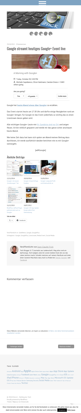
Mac (43, 377)
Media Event (41, 235)
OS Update (68, 377)
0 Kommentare (21, 44)
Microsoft (59, 377)
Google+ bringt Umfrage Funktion (31, 182)
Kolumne (31, 378)
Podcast (19, 381)
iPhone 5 (21, 378)
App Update (69, 371)
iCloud (61, 375)
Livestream (32, 235)
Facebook (46, 34)
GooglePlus (36, 233)
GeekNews (22, 233)
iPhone (15, 377)
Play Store (13, 380)
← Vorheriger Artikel (15, 346)
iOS (65, 374)
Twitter (50, 34)
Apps (51, 371)
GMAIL (39, 375)
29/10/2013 (11, 44)
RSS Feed (31, 34)
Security (36, 381)
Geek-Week (33, 375)
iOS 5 (69, 375)
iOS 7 (72, 375)
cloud (9, 375)
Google (29, 233)
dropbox (14, 375)
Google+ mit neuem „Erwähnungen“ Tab (13, 182)
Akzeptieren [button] (62, 410)
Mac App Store (49, 378)
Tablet (51, 380)
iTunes (27, 378)
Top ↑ (72, 404)
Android (16, 371)
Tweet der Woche (16, 383)
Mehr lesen (71, 410)
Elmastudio (25, 402)
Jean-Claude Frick (45, 246)
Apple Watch (46, 371)
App (22, 371)
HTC (58, 375)
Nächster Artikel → (66, 346)
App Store (58, 371)
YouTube (36, 34)
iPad (9, 377)
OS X (9, 380)
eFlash (19, 375)
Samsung (29, 380)
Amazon (9, 371)
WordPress (23, 399)
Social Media (50, 235)
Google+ (64, 258)
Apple (27, 371)
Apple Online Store (36, 371)
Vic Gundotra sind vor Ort (48, 124)
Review (24, 381)
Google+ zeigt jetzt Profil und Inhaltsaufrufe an (48, 182)
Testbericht (59, 380)
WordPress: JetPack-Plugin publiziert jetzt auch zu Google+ (14, 210)
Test (54, 380)
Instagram (41, 34)
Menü (40, 2)
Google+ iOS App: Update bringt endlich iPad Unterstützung (31, 210)
